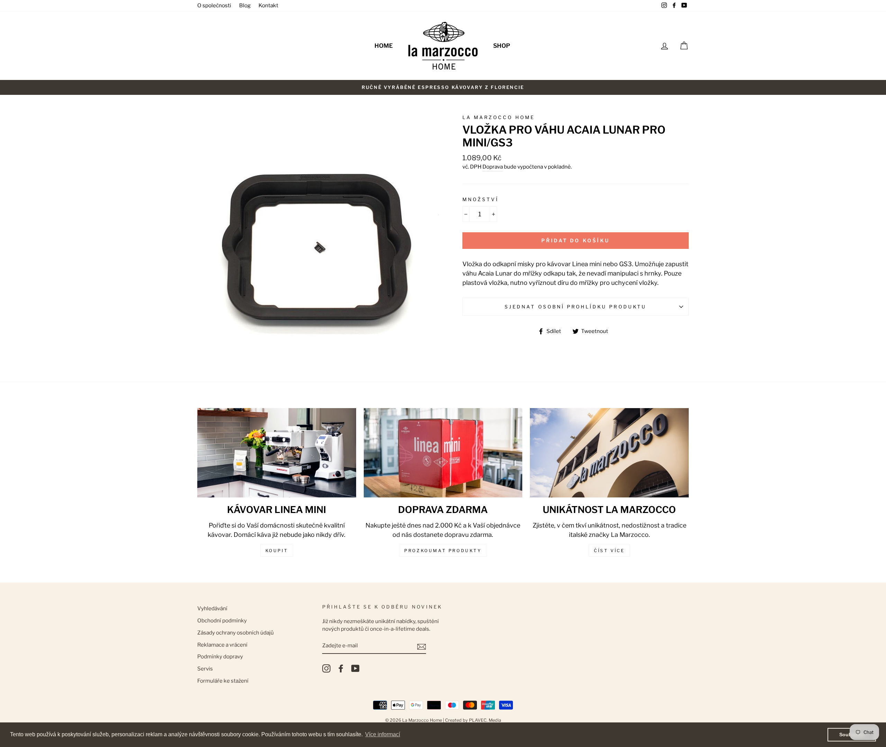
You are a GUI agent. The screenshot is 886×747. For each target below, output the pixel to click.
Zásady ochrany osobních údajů (235, 632)
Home (383, 45)
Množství (480, 199)
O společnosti (214, 5)
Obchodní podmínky (222, 620)
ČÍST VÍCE (609, 550)
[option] (443, 87)
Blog (245, 5)
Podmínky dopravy (220, 656)
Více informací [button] (382, 734)
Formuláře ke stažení (222, 680)
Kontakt (268, 5)
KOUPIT (276, 550)
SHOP (501, 45)
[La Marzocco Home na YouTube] (355, 668)
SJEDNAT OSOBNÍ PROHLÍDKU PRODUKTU (576, 306)
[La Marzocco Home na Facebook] (341, 668)
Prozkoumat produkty (442, 550)
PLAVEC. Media (485, 720)
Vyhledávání (212, 608)
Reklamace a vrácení (222, 644)
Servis (205, 668)
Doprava (492, 166)
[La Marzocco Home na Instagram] (326, 668)
